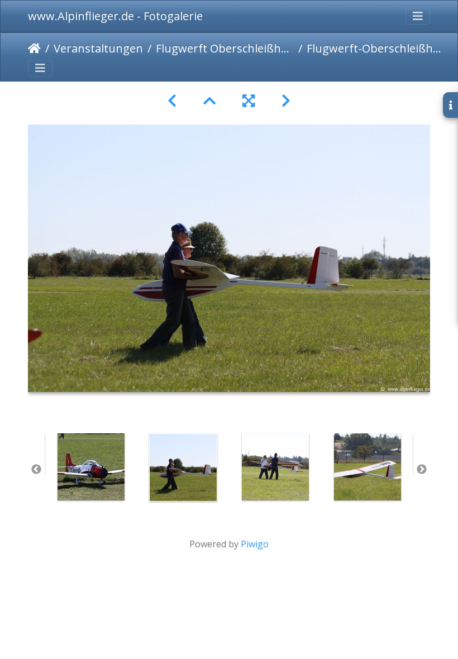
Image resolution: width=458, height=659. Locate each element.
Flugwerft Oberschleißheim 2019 (225, 48)
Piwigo (255, 544)
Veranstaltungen (98, 48)
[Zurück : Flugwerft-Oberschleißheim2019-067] (172, 101)
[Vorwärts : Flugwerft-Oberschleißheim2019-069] (286, 101)
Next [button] (421, 469)
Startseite (34, 48)
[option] (91, 466)
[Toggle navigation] (417, 16)
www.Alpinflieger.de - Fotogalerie (115, 15)
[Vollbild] (248, 101)
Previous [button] (36, 469)
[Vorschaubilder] (209, 101)
